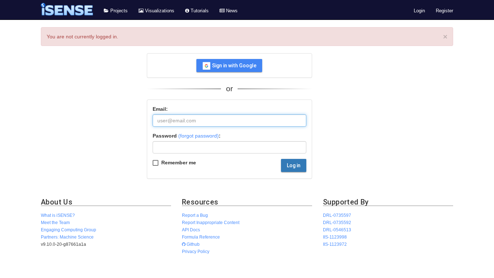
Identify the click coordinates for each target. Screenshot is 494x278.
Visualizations (159, 10)
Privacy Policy (195, 251)
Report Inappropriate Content (210, 222)
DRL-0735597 (337, 215)
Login (419, 10)
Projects (118, 10)
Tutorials (199, 10)
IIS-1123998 (335, 237)
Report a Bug (195, 215)
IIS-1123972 (335, 244)
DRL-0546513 (337, 229)
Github (193, 244)
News (231, 10)
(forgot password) (198, 136)
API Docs (191, 229)
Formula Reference (201, 237)
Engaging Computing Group (68, 229)
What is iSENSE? (58, 215)
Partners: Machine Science (67, 237)
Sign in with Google (233, 65)
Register (444, 10)
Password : (187, 136)
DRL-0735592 (337, 222)
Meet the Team (55, 222)
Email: (160, 109)
